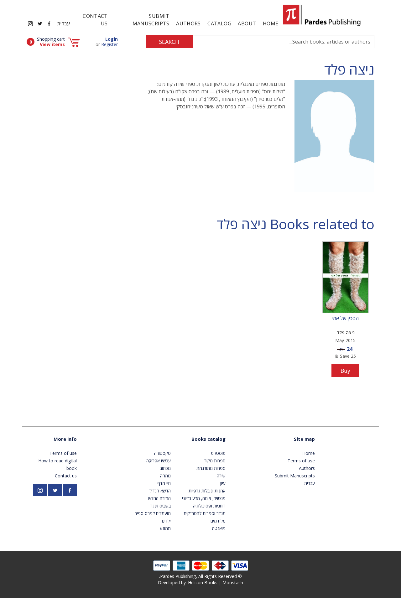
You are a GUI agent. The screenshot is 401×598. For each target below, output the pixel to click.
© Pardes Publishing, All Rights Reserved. (200, 576)
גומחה (165, 476)
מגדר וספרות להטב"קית (205, 513)
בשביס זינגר (160, 506)
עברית (63, 23)
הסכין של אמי (345, 318)
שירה (221, 476)
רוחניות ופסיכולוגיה (209, 506)
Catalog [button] (219, 23)
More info (65, 439)
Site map (304, 439)
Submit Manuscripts (151, 20)
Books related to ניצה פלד (295, 224)
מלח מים (218, 521)
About (247, 23)
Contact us (95, 20)
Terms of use (301, 461)
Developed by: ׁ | (200, 582)
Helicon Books (202, 582)
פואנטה (219, 528)
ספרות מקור (215, 461)
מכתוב (165, 468)
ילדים (166, 521)
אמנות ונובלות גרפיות (207, 491)
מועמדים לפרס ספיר (153, 513)
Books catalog (208, 439)
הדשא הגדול (160, 491)
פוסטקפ (218, 453)
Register (109, 44)
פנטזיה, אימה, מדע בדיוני (204, 498)
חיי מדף (164, 483)
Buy (345, 370)
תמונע (165, 528)
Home (270, 23)
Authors (188, 23)
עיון (223, 483)
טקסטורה (162, 453)
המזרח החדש (159, 498)
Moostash (232, 582)
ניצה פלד (349, 69)
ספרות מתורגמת (211, 468)
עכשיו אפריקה (158, 461)
